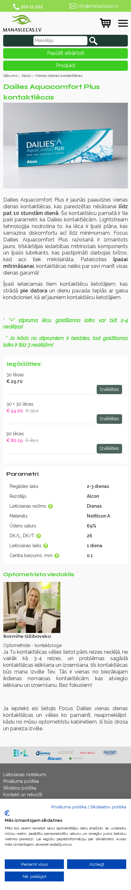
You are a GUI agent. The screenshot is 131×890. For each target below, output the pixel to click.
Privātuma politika (21, 781)
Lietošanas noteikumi (24, 774)
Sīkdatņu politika (19, 788)
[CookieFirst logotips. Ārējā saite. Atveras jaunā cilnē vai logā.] (7, 813)
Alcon (26, 75)
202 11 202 (32, 6)
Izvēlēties (109, 389)
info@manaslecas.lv (98, 6)
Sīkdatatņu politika (108, 806)
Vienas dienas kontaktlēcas (58, 75)
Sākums (10, 75)
